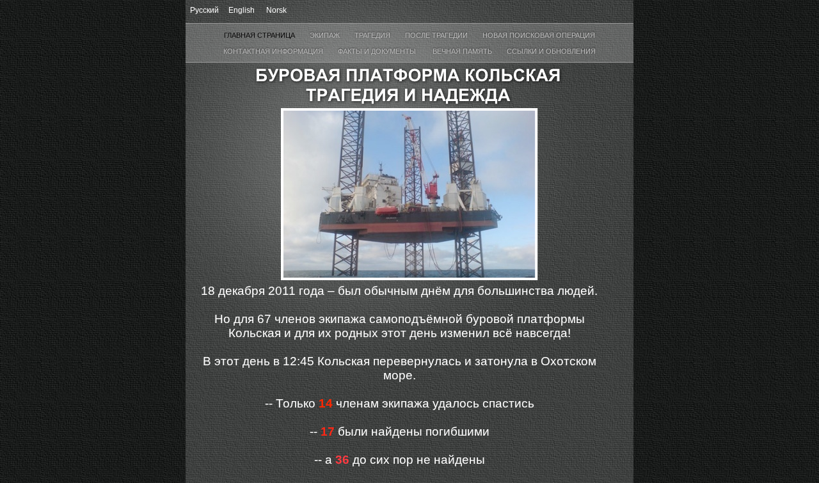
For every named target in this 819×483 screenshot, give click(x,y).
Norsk (276, 10)
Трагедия (373, 35)
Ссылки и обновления (551, 51)
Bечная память (463, 51)
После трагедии (437, 35)
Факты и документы (379, 51)
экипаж (326, 35)
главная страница (260, 35)
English (241, 10)
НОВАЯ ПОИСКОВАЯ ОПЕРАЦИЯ (538, 35)
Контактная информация (274, 51)
